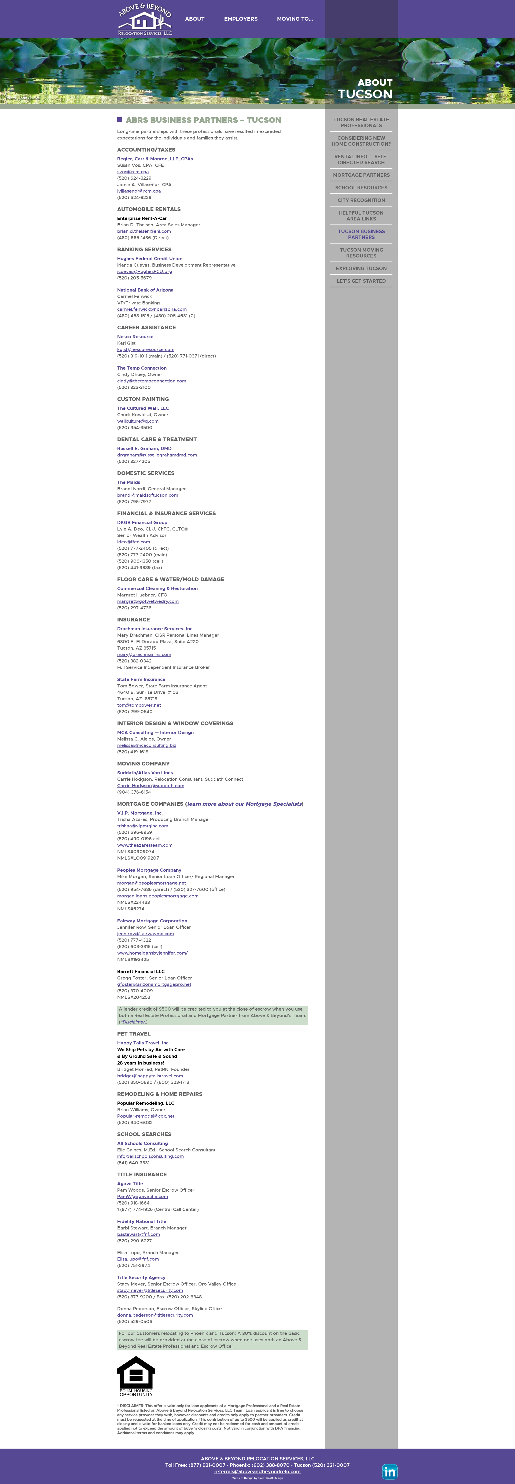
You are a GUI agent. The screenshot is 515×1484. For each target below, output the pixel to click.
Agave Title (130, 1184)
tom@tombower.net (139, 705)
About (195, 18)
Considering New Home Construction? (361, 141)
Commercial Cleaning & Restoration (157, 588)
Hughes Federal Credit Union (149, 259)
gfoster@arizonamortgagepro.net (154, 984)
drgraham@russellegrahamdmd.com (157, 455)
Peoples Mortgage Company (149, 870)
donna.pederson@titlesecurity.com (155, 1315)
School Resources (361, 188)
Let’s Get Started (361, 281)
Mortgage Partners (361, 175)
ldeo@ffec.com (133, 542)
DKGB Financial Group (142, 522)
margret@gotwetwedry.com (148, 601)
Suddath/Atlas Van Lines (145, 773)
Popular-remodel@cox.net (145, 1116)
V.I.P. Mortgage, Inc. (140, 813)
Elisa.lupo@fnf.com (138, 1259)
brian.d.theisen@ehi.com (144, 231)
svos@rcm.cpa (133, 172)
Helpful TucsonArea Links (361, 216)
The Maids (128, 482)
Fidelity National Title (141, 1221)
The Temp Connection (142, 368)
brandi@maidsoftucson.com (147, 495)
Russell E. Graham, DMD (144, 448)
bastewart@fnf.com (138, 1234)
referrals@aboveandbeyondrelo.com (257, 1471)
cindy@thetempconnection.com (151, 381)
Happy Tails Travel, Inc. (143, 1043)
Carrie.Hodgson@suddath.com (150, 786)
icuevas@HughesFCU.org (144, 271)
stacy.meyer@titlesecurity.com (150, 1290)
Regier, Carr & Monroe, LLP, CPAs (155, 159)
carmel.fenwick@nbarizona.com (152, 309)
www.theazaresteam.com (144, 845)
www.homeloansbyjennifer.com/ (152, 953)
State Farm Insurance (141, 679)
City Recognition (361, 200)
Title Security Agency (141, 1277)
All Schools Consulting (142, 1143)
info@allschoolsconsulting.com (150, 1156)
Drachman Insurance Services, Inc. (155, 629)
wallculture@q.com (138, 421)
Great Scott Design (270, 1478)
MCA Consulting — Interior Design (155, 732)
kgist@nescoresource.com (145, 349)
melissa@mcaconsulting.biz (146, 745)
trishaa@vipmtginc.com (142, 826)
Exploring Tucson (361, 268)
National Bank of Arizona (145, 290)
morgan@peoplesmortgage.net (151, 883)
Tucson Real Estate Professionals (361, 122)
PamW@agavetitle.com (142, 1196)
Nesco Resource (135, 337)
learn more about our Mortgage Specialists (244, 803)
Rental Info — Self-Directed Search (361, 159)
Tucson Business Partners (361, 234)
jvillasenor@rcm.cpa (139, 191)
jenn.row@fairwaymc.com (145, 934)
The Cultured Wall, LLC (143, 408)
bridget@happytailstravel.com (150, 1076)
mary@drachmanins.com (144, 654)
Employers (241, 18)
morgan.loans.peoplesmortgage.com (157, 896)
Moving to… (295, 18)
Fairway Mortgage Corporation (152, 921)
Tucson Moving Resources (361, 253)
